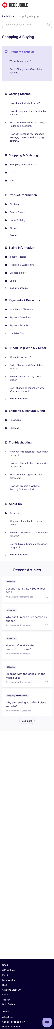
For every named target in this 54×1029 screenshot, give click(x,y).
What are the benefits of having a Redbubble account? (28, 124)
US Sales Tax (17, 333)
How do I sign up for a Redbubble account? (28, 113)
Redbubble (8, 16)
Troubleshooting (20, 442)
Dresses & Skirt (18, 272)
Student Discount (11, 989)
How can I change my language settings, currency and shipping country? (27, 137)
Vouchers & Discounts (21, 309)
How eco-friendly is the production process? (29, 534)
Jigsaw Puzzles (18, 256)
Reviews (14, 513)
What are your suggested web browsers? (26, 476)
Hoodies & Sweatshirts (22, 264)
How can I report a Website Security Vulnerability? (25, 487)
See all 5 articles (18, 554)
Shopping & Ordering (23, 155)
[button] (48, 5)
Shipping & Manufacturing (27, 410)
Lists (12, 172)
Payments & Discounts (24, 300)
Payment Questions (20, 317)
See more (28, 720)
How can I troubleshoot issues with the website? (29, 465)
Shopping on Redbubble (23, 164)
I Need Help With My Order (27, 348)
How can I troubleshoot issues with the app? (29, 453)
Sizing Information (21, 247)
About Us (15, 504)
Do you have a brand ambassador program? (28, 546)
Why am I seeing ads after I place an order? (26, 704)
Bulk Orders (8, 1004)
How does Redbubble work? (25, 103)
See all (13, 235)
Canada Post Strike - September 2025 (25, 590)
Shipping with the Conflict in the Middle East (25, 675)
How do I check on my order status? (25, 378)
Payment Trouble (19, 325)
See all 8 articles (18, 398)
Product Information (23, 195)
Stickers (14, 228)
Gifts (12, 180)
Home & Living (17, 220)
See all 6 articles (18, 287)
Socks (13, 280)
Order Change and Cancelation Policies (26, 71)
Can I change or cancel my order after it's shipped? (27, 389)
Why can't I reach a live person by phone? (28, 523)
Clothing (14, 204)
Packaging (15, 419)
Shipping (14, 427)
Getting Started (20, 94)
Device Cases (17, 212)
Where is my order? (20, 61)
